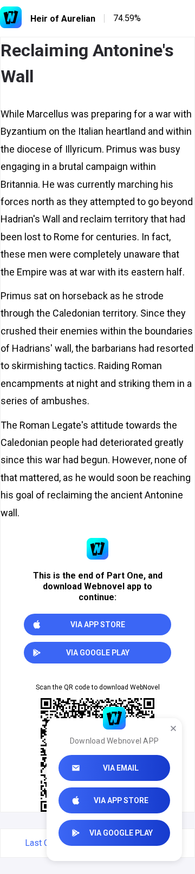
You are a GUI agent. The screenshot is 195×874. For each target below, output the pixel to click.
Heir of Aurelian (62, 19)
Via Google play (121, 833)
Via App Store (121, 800)
